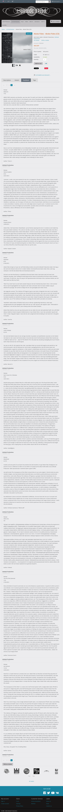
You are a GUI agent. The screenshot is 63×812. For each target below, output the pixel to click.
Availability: (37, 57)
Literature (37, 21)
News (47, 803)
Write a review (45, 40)
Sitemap (18, 803)
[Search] (49, 1)
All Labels (31, 781)
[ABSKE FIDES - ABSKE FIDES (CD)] (17, 48)
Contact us (49, 806)
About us (48, 801)
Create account (5, 803)
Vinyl (22, 21)
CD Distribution (15, 21)
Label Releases (6, 21)
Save (47, 68)
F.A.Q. (17, 801)
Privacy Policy (19, 806)
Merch (31, 21)
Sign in (3, 801)
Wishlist (33, 803)
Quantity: (36, 59)
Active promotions (36, 801)
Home (3, 29)
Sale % (43, 21)
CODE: (35, 54)
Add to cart (38, 63)
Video (26, 21)
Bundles (4, 25)
